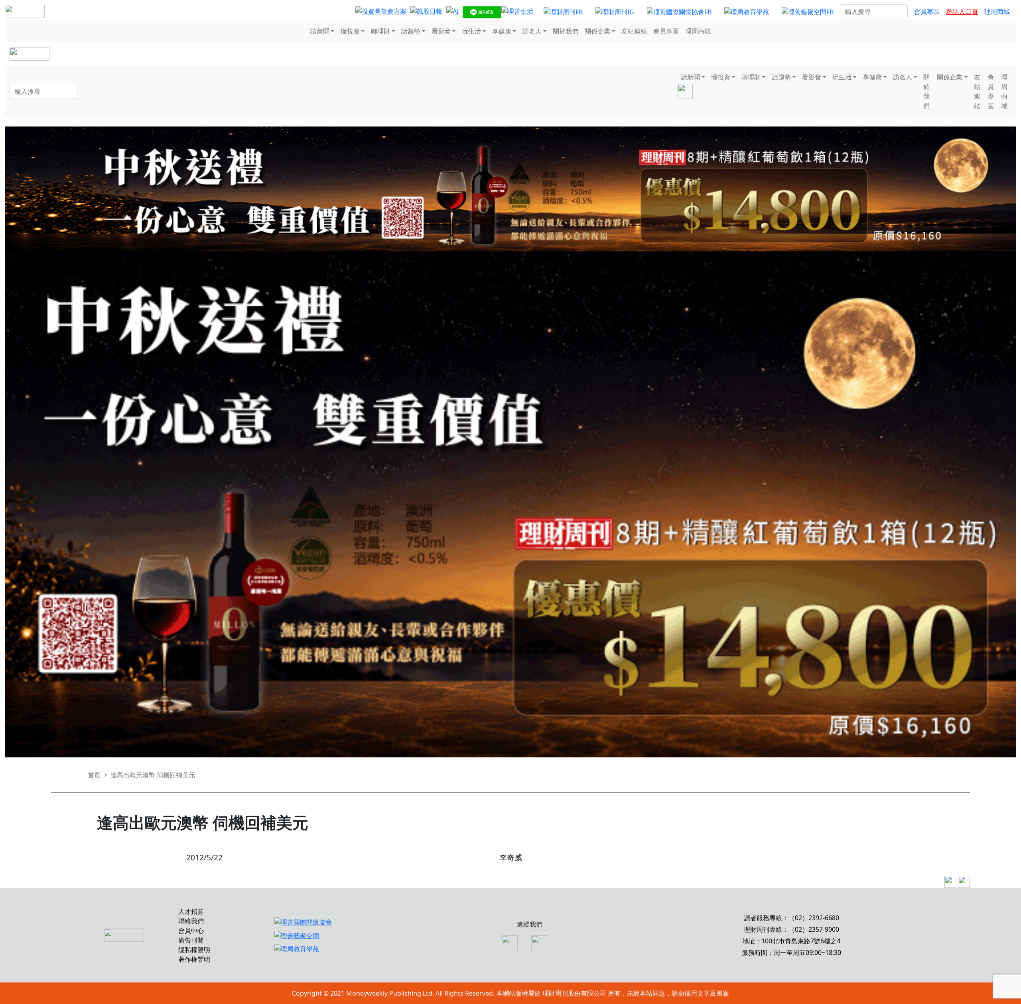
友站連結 (634, 31)
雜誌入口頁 (962, 11)
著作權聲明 (194, 959)
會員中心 (191, 930)
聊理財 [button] (380, 31)
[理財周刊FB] (563, 11)
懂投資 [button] (350, 31)
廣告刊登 (191, 940)
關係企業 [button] (597, 31)
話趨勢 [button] (410, 31)
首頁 (94, 775)
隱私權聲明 (194, 949)
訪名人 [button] (532, 31)
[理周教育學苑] (746, 11)
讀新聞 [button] (319, 31)
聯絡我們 (191, 921)
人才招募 (191, 911)
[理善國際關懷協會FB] (679, 11)
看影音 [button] (441, 31)
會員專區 (927, 11)
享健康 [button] (501, 31)
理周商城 (997, 11)
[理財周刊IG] (615, 11)
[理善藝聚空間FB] (807, 11)
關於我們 (565, 31)
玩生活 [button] (471, 31)
